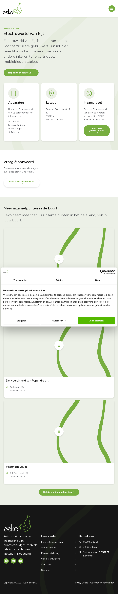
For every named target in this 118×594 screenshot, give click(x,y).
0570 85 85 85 (91, 542)
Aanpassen (57, 320)
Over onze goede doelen (96, 129)
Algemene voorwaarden (102, 582)
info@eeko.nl (90, 547)
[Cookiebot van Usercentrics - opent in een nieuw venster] (102, 272)
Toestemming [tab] (20, 280)
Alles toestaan (96, 320)
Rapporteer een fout (19, 72)
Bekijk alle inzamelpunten (57, 492)
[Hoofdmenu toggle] (112, 8)
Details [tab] (59, 280)
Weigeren (21, 320)
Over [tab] (97, 280)
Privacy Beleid (81, 582)
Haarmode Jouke (16, 467)
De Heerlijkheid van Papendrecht (27, 381)
